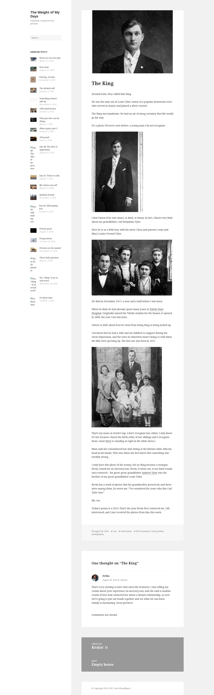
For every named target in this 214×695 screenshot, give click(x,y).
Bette (108, 441)
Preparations (46, 238)
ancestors (145, 531)
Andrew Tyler (149, 472)
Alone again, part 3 (48, 128)
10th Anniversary (48, 108)
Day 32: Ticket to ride (50, 175)
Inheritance (126, 531)
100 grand (44, 137)
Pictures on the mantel (50, 248)
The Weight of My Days (45, 14)
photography (98, 534)
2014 (138, 531)
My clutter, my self (48, 185)
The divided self (47, 88)
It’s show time (46, 297)
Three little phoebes (49, 257)
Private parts (46, 228)
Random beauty (47, 194)
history (154, 531)
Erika (106, 575)
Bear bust (44, 67)
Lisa (115, 531)
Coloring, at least (47, 77)
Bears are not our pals (50, 58)
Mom (161, 531)
